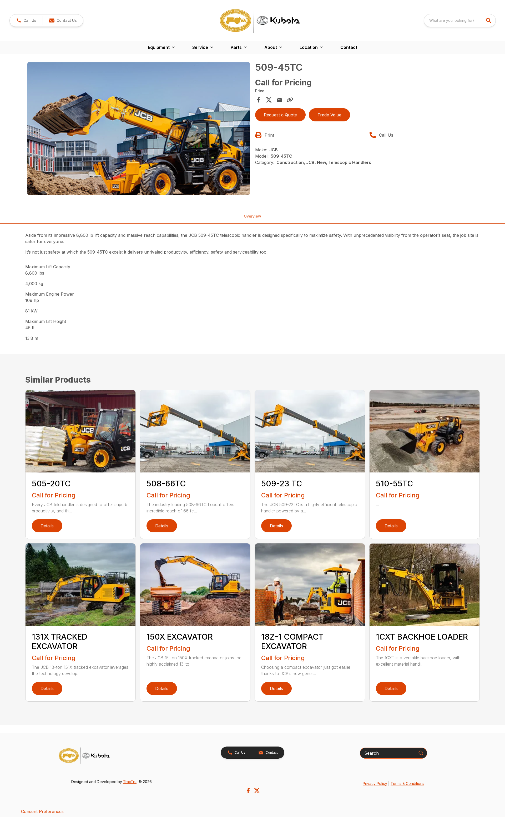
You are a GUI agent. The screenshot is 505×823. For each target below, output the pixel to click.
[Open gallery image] (138, 129)
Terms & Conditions (407, 783)
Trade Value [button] (329, 114)
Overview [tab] (252, 216)
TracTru (130, 781)
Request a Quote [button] (280, 114)
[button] (26, 20)
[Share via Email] (279, 100)
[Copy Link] (290, 100)
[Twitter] (257, 790)
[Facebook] (248, 790)
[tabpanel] (138, 129)
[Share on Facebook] (258, 100)
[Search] (421, 752)
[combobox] (460, 20)
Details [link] (47, 525)
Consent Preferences (42, 811)
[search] (489, 20)
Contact (348, 47)
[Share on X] (269, 100)
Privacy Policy (375, 783)
